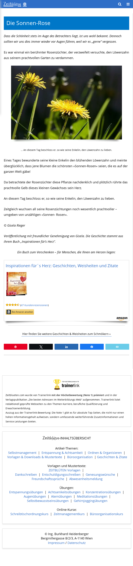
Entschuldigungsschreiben (61, 474)
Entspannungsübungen (26, 492)
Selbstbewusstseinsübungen (48, 501)
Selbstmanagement (22, 453)
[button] (128, 4)
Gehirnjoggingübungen (90, 501)
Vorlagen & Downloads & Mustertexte (34, 457)
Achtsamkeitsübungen (64, 492)
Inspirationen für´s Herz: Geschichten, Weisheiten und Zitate (62, 265)
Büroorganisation (80, 457)
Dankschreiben (26, 474)
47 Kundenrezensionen (34, 305)
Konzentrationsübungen (103, 492)
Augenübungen (35, 496)
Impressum (56, 543)
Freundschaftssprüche (48, 479)
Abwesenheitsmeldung (86, 479)
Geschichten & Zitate (112, 457)
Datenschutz (77, 543)
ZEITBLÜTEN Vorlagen (64, 470)
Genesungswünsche (100, 474)
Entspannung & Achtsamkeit (62, 453)
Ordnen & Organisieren (105, 453)
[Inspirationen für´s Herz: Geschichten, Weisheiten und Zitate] (17, 298)
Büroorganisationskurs (106, 514)
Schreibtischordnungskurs (29, 514)
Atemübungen (61, 496)
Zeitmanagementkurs (69, 514)
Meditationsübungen (92, 496)
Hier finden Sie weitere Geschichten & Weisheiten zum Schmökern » (66, 334)
